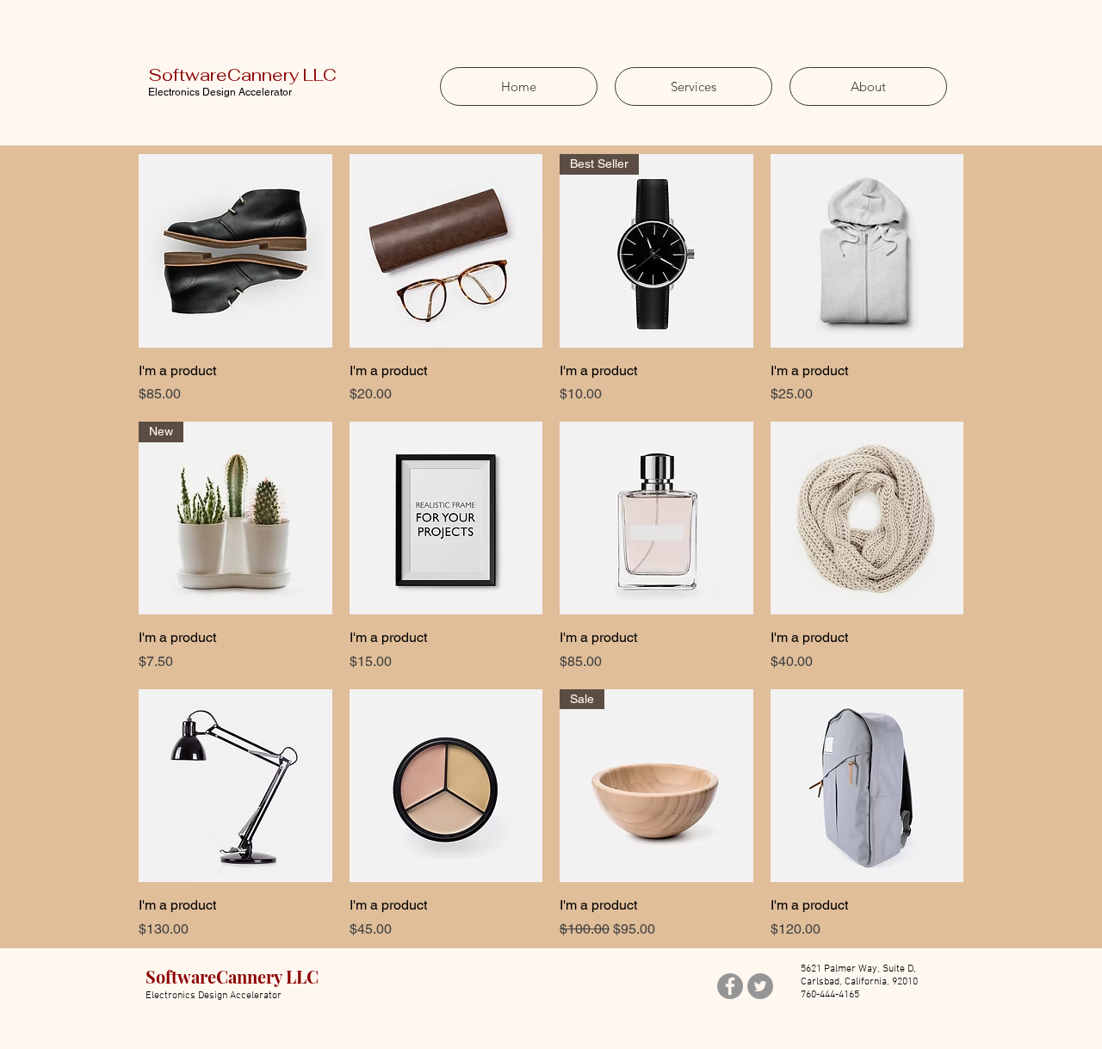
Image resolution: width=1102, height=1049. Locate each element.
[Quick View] (235, 251)
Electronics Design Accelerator (220, 92)
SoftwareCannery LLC (242, 75)
